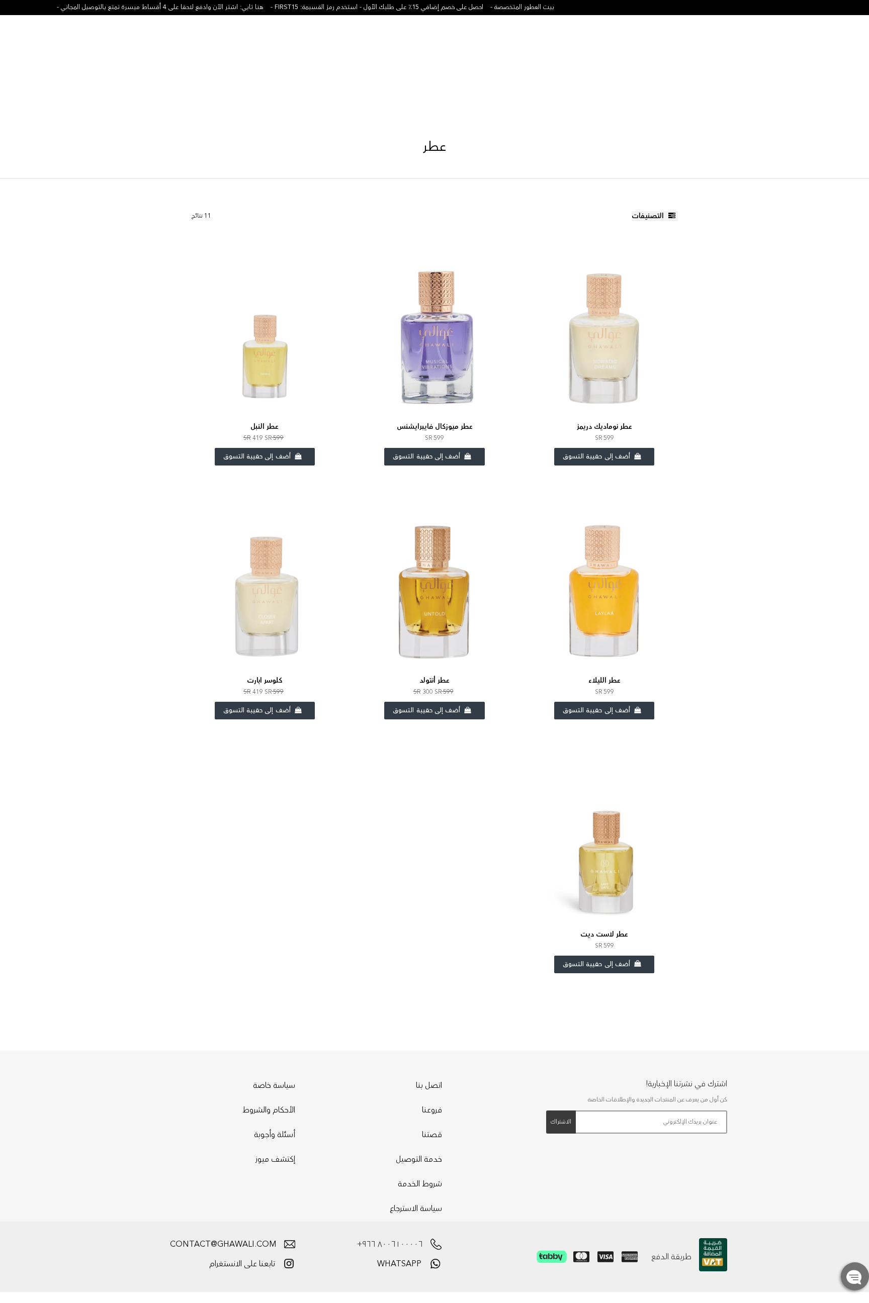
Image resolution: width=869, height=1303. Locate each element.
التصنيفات (649, 216)
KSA (821, 48)
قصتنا (432, 1135)
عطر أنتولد (434, 680)
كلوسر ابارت (264, 680)
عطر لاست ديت (604, 934)
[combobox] (80, 46)
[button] (783, 47)
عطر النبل (264, 426)
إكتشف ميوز (275, 1159)
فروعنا (432, 1110)
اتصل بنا (429, 1085)
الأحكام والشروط (268, 1110)
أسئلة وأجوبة (274, 1135)
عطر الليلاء (604, 680)
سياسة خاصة (274, 1085)
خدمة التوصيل (419, 1159)
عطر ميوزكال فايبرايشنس (435, 426)
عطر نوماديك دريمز (604, 426)
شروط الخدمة (420, 1184)
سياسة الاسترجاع (416, 1208)
